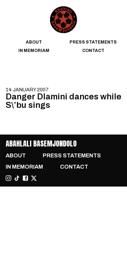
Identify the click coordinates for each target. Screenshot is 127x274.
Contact (93, 50)
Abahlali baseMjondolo (41, 143)
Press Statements (93, 42)
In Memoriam (33, 50)
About (34, 42)
